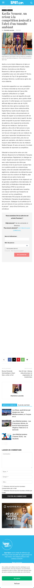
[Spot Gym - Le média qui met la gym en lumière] (17, 2)
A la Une (9, 7)
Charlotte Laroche (9, 30)
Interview (10, 10)
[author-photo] (17, 393)
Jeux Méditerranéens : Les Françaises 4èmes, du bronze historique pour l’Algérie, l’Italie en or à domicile (21, 425)
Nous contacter (17, 562)
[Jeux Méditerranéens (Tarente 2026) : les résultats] (6, 436)
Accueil (4, 7)
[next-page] (6, 443)
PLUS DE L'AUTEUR (24, 405)
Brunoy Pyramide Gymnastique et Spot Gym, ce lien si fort (8, 373)
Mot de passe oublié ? (17, 251)
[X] (14, 360)
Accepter (17, 578)
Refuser (17, 583)
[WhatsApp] (23, 360)
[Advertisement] (17, 284)
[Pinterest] (18, 360)
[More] (27, 360)
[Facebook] (10, 360)
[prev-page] (3, 443)
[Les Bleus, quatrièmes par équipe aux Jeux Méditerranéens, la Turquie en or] (6, 412)
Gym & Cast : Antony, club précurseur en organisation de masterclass (25, 374)
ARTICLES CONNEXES (9, 405)
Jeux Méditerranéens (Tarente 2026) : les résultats (19, 436)
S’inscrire (7, 251)
